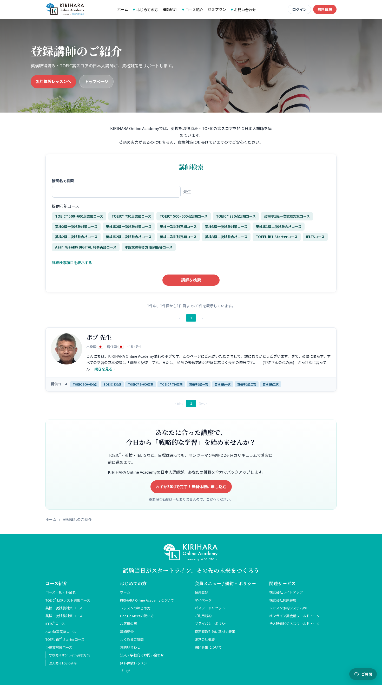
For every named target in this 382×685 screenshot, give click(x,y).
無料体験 (325, 9)
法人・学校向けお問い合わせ (142, 655)
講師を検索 (191, 280)
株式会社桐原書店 (282, 600)
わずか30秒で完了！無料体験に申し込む (191, 486)
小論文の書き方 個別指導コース (149, 247)
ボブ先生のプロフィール (191, 359)
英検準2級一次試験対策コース (129, 226)
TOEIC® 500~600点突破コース (79, 216)
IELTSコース (315, 236)
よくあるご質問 (132, 639)
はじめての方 (147, 9)
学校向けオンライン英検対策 (69, 655)
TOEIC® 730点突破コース (131, 216)
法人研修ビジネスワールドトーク (294, 623)
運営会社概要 (205, 639)
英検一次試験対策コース (63, 607)
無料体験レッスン (133, 663)
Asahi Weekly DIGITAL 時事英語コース (85, 247)
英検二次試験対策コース (63, 615)
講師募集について (208, 647)
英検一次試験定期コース (178, 226)
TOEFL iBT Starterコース (277, 236)
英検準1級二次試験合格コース (278, 226)
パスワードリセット (210, 607)
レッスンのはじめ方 (135, 607)
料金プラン (217, 9)
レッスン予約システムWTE (289, 607)
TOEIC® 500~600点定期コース (184, 216)
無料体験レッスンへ (53, 81)
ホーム (122, 9)
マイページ (203, 600)
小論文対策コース (58, 647)
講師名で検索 (63, 180)
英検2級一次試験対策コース (76, 226)
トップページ (96, 81)
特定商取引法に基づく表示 (215, 631)
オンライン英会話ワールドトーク (294, 615)
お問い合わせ (245, 9)
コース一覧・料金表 (60, 592)
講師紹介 (170, 9)
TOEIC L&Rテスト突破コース (67, 600)
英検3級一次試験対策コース (226, 226)
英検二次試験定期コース (178, 236)
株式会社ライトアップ (286, 592)
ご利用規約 (203, 615)
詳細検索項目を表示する (72, 262)
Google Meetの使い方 (137, 615)
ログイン (299, 9)
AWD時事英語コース (60, 631)
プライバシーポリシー (211, 623)
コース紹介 (194, 9)
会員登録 (201, 592)
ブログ (125, 670)
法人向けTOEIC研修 (63, 663)
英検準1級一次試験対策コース (287, 216)
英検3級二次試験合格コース (226, 236)
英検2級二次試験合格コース (76, 236)
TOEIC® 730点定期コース (236, 216)
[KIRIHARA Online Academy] (65, 9)
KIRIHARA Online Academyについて (147, 600)
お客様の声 (128, 623)
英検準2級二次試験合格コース (129, 236)
